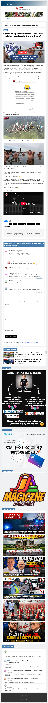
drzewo (15, 224)
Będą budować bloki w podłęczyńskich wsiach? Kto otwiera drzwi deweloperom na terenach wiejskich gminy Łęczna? (29, 353)
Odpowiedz (40, 259)
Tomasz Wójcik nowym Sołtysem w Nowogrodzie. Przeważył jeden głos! (24, 678)
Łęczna (5, 30)
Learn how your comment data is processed (29, 342)
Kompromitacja (22, 224)
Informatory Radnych (23, 3)
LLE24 (6, 38)
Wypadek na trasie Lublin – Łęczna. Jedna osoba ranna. (21, 685)
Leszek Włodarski (30, 224)
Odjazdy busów (15, 3)
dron (11, 224)
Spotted (6, 4)
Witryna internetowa (9, 330)
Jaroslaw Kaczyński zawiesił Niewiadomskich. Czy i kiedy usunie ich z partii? (27, 670)
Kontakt (11, 4)
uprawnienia (6, 226)
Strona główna (8, 3)
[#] (24, 14)
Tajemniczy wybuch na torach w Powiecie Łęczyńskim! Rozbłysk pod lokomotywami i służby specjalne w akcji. (28, 360)
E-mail (6, 325)
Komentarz (7, 304)
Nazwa (7, 320)
